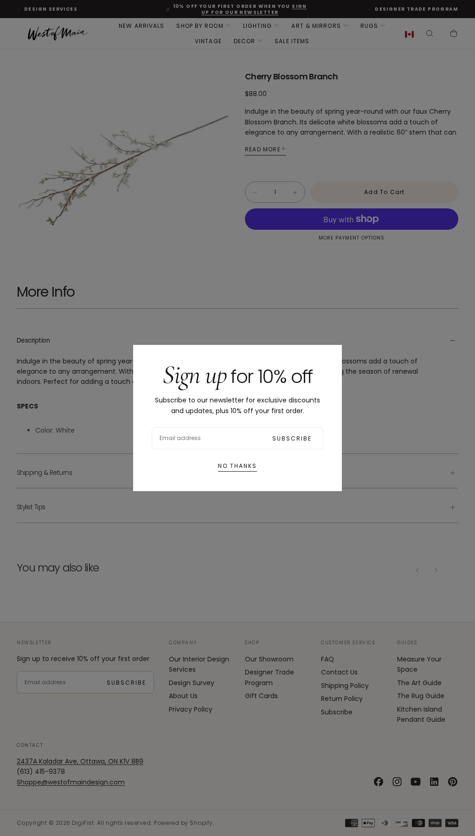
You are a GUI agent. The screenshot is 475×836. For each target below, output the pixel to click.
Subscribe (292, 438)
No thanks (237, 466)
